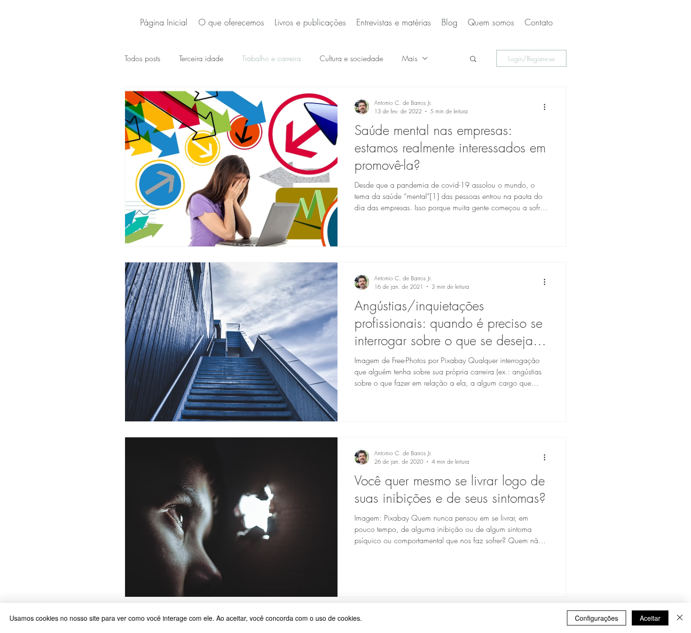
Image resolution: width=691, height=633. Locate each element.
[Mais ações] (547, 106)
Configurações (596, 618)
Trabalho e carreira (271, 58)
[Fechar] (679, 617)
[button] (473, 59)
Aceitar (650, 618)
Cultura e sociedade (351, 58)
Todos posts (142, 58)
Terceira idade (201, 58)
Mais (409, 58)
